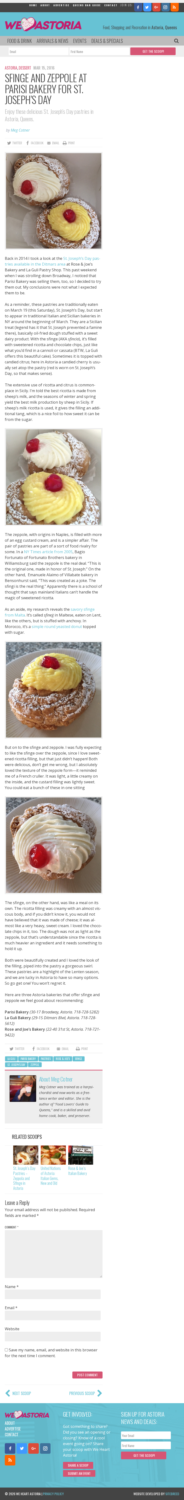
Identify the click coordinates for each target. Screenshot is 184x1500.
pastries (46, 1059)
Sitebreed (172, 1493)
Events (79, 40)
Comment (11, 1227)
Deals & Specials (107, 40)
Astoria (11, 68)
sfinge (78, 1059)
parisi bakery (28, 1059)
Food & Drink (19, 40)
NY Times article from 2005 (48, 551)
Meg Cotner (20, 130)
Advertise (61, 5)
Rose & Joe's (63, 1059)
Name (12, 1286)
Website (12, 1328)
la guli (11, 1059)
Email (11, 1307)
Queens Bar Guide (87, 5)
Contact (111, 5)
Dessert (25, 68)
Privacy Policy (53, 1493)
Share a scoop (78, 1465)
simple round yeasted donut (57, 626)
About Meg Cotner (56, 1079)
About (45, 5)
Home (33, 5)
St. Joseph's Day (16, 1065)
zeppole (34, 1065)
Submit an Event (79, 1473)
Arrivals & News (52, 40)
